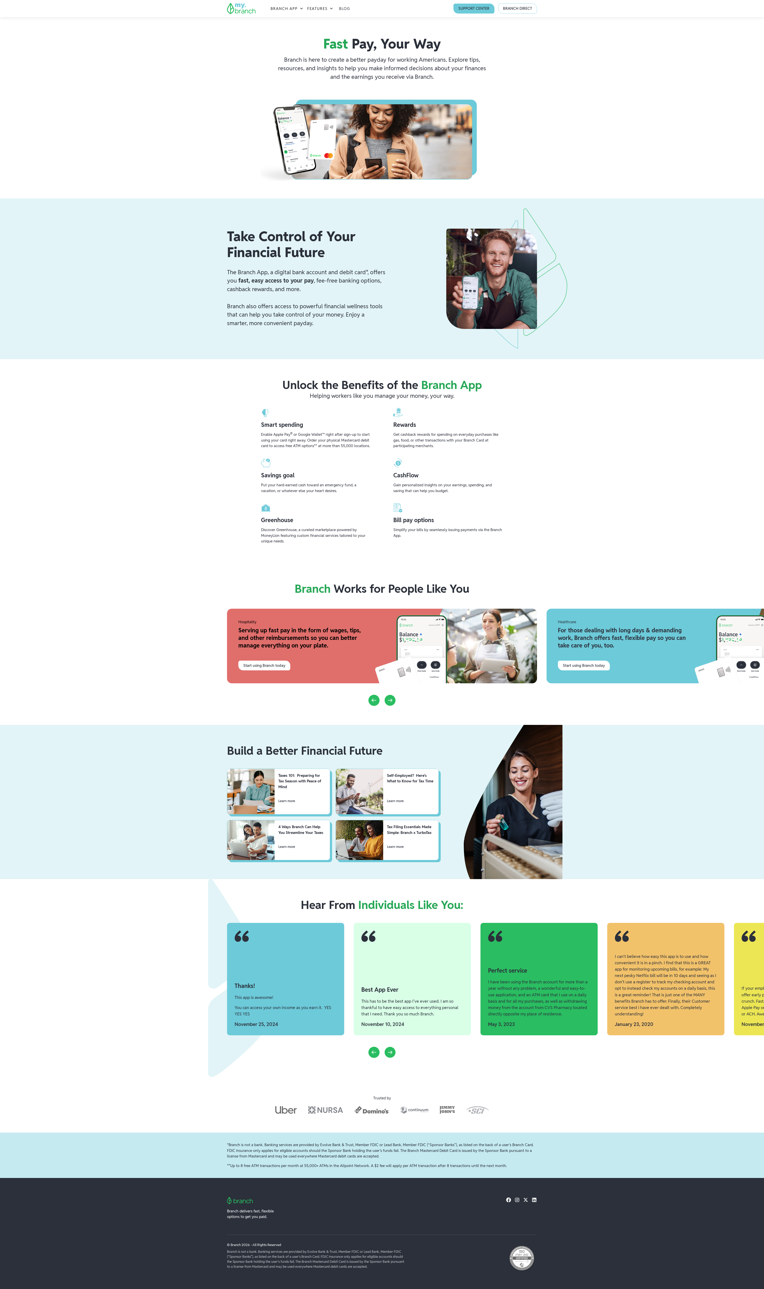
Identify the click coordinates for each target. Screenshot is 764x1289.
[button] (287, 8)
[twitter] (526, 1200)
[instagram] (517, 1200)
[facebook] (509, 1200)
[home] (241, 8)
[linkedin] (534, 1200)
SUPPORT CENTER (473, 8)
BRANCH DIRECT (517, 8)
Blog (344, 8)
